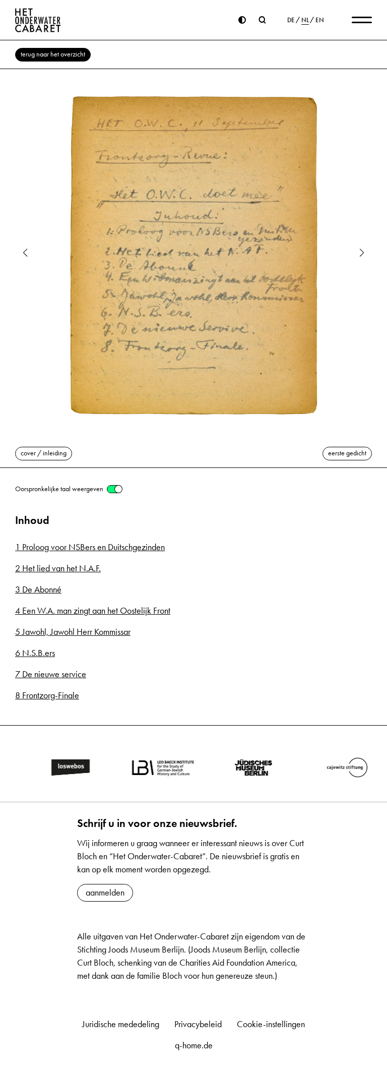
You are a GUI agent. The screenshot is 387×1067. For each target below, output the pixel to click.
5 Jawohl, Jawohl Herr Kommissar (73, 631)
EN (319, 20)
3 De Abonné (38, 589)
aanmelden (105, 892)
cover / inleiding (44, 453)
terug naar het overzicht (53, 54)
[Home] (38, 20)
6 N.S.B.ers (35, 653)
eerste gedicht (347, 453)
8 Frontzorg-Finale (47, 695)
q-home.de (194, 1045)
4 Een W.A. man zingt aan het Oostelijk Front (92, 610)
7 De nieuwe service (50, 674)
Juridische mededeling (120, 1024)
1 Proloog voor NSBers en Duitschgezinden (90, 547)
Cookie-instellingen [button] (271, 1024)
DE (291, 20)
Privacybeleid (198, 1024)
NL (305, 20)
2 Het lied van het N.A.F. (58, 568)
